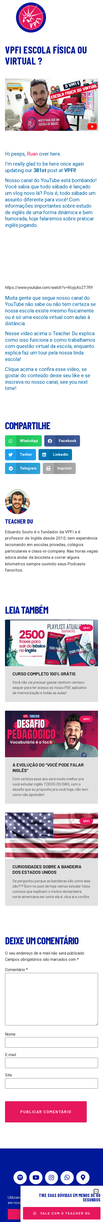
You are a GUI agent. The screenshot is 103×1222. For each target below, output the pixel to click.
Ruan (32, 154)
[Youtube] (35, 1177)
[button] (23, 441)
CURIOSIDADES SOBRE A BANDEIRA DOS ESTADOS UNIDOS (47, 869)
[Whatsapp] (67, 1177)
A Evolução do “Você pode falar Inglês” (48, 767)
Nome (10, 1034)
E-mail (10, 1055)
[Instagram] (51, 1177)
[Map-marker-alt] (83, 1177)
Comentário (16, 970)
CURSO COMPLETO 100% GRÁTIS (44, 673)
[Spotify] (20, 1177)
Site (8, 1075)
